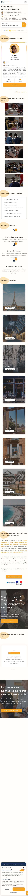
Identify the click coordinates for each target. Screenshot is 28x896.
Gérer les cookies (13, 892)
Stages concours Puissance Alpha (13, 208)
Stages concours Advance (11, 210)
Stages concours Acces (10, 202)
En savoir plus (14, 85)
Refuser (7, 889)
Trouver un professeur (14, 577)
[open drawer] (25, 2)
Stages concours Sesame (11, 199)
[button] (14, 24)
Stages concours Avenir (10, 205)
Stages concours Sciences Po (12, 216)
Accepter (18, 889)
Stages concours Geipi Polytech (12, 213)
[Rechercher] (24, 24)
